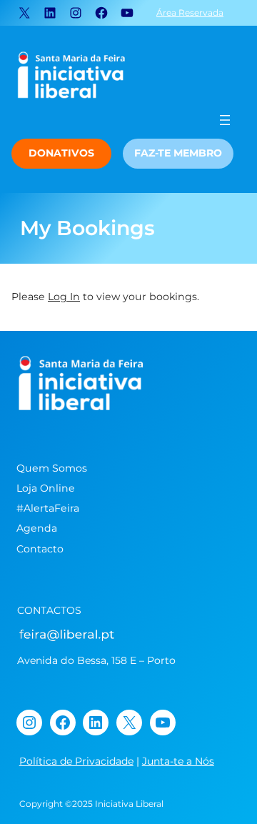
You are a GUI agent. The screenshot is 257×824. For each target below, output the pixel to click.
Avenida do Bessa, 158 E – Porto (96, 660)
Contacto (40, 548)
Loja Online (45, 488)
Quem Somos (51, 468)
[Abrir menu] (224, 120)
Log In (64, 296)
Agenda (36, 528)
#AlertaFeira (47, 508)
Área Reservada (189, 12)
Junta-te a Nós (178, 761)
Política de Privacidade (76, 761)
